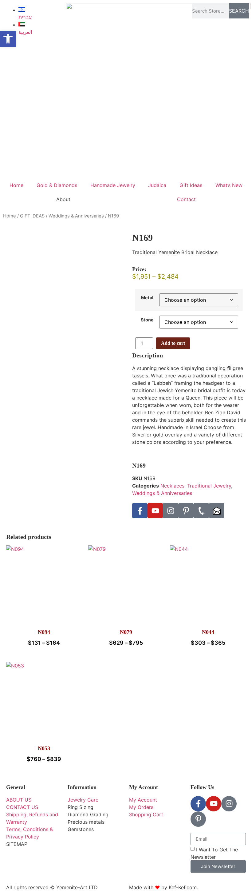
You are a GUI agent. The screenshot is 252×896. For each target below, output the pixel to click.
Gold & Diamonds (57, 185)
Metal (147, 298)
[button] (8, 39)
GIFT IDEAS (32, 216)
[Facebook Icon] (140, 510)
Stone (147, 320)
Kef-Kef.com (183, 887)
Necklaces (172, 486)
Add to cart (173, 343)
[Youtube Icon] (155, 510)
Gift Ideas (190, 185)
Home (16, 185)
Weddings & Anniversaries (76, 216)
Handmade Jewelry (112, 185)
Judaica (157, 185)
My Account (143, 787)
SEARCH (239, 11)
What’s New (228, 185)
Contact (186, 199)
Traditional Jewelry (209, 486)
